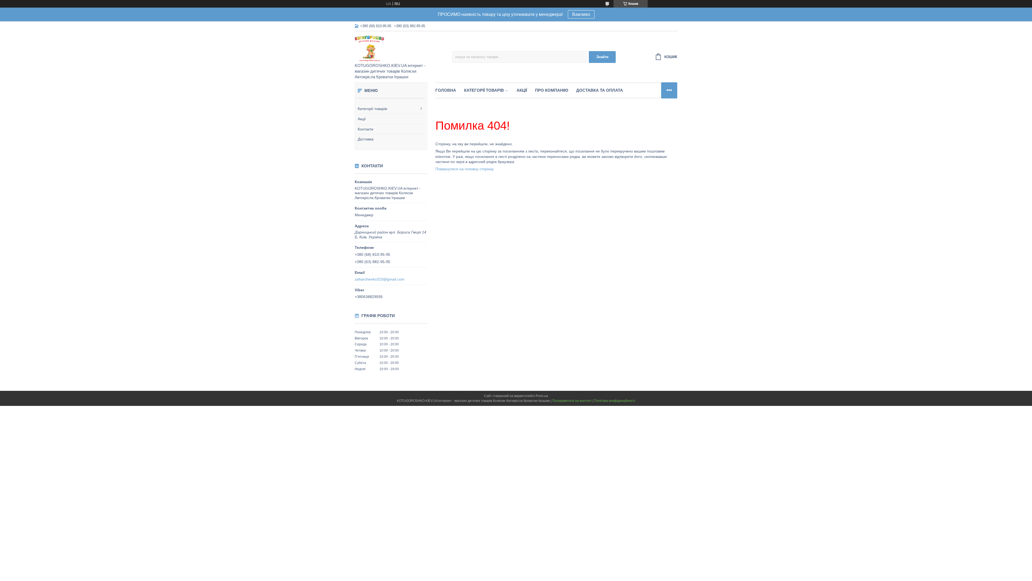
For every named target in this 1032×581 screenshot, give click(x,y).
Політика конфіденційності (614, 401)
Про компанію (551, 90)
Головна (445, 90)
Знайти (602, 57)
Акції (362, 119)
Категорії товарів (372, 109)
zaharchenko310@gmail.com (379, 279)
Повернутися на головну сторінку (464, 169)
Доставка (366, 139)
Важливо (581, 14)
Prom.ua (542, 396)
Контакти (365, 129)
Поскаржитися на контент (572, 401)
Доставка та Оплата (599, 90)
